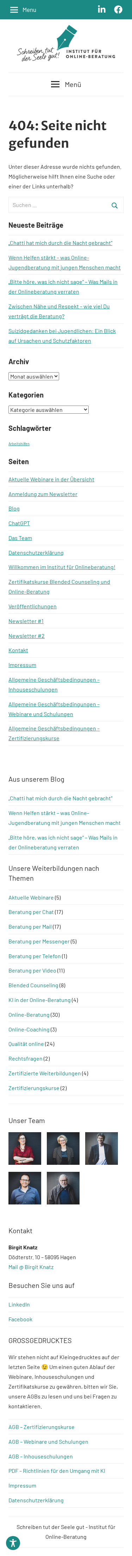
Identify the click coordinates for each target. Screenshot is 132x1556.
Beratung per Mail (30, 926)
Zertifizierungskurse (33, 1087)
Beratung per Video (32, 970)
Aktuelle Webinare (31, 897)
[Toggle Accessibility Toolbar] (13, 1543)
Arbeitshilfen (19, 443)
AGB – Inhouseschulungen (40, 1456)
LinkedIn (19, 1304)
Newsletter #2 (26, 635)
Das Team (20, 537)
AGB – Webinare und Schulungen (48, 1441)
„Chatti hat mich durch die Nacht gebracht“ (60, 242)
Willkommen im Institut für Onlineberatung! (61, 566)
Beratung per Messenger (39, 941)
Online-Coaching (29, 1029)
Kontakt (18, 650)
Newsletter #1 (26, 620)
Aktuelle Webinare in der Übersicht (51, 479)
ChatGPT (19, 523)
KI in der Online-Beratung (39, 999)
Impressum (22, 664)
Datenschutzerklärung (36, 552)
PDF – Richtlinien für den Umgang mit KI (56, 1470)
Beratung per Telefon (34, 956)
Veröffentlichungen (32, 606)
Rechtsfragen (25, 1058)
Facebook (20, 1319)
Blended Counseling (33, 985)
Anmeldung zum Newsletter (42, 493)
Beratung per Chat (31, 911)
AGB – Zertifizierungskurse (41, 1426)
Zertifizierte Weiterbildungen (44, 1073)
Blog (14, 508)
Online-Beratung (29, 1014)
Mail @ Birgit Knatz (31, 1266)
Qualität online (26, 1043)
